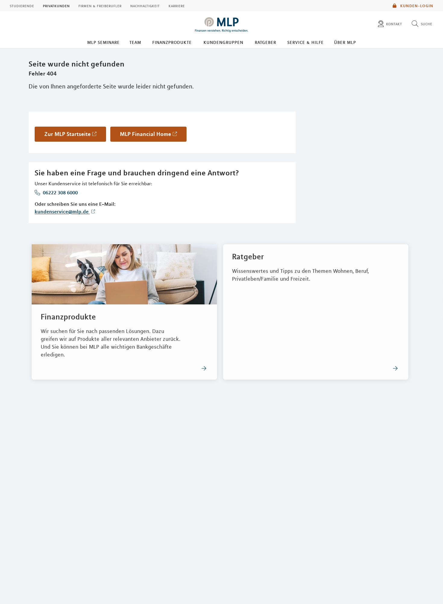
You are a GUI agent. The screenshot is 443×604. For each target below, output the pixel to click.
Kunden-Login (416, 5)
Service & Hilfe (305, 42)
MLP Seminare (103, 42)
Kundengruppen (223, 42)
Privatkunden (56, 5)
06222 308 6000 (60, 193)
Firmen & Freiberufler (99, 5)
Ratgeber (265, 42)
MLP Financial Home (145, 134)
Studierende (22, 5)
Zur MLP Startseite (67, 134)
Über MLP (345, 42)
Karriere (176, 5)
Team (135, 42)
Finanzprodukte (172, 42)
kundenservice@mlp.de (62, 211)
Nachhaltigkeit (145, 5)
